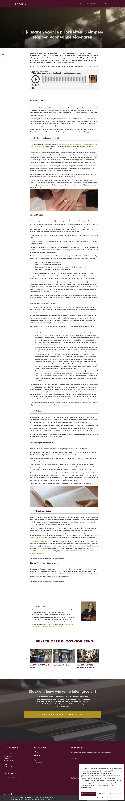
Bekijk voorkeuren (116, 794)
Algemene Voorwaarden (103, 797)
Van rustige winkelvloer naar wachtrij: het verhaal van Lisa (41, 659)
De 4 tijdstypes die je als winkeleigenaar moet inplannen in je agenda (88, 659)
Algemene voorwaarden (41, 760)
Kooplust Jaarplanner (42, 541)
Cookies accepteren (88, 794)
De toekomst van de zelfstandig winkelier (64, 659)
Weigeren (102, 794)
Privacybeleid (38, 762)
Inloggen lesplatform (40, 752)
